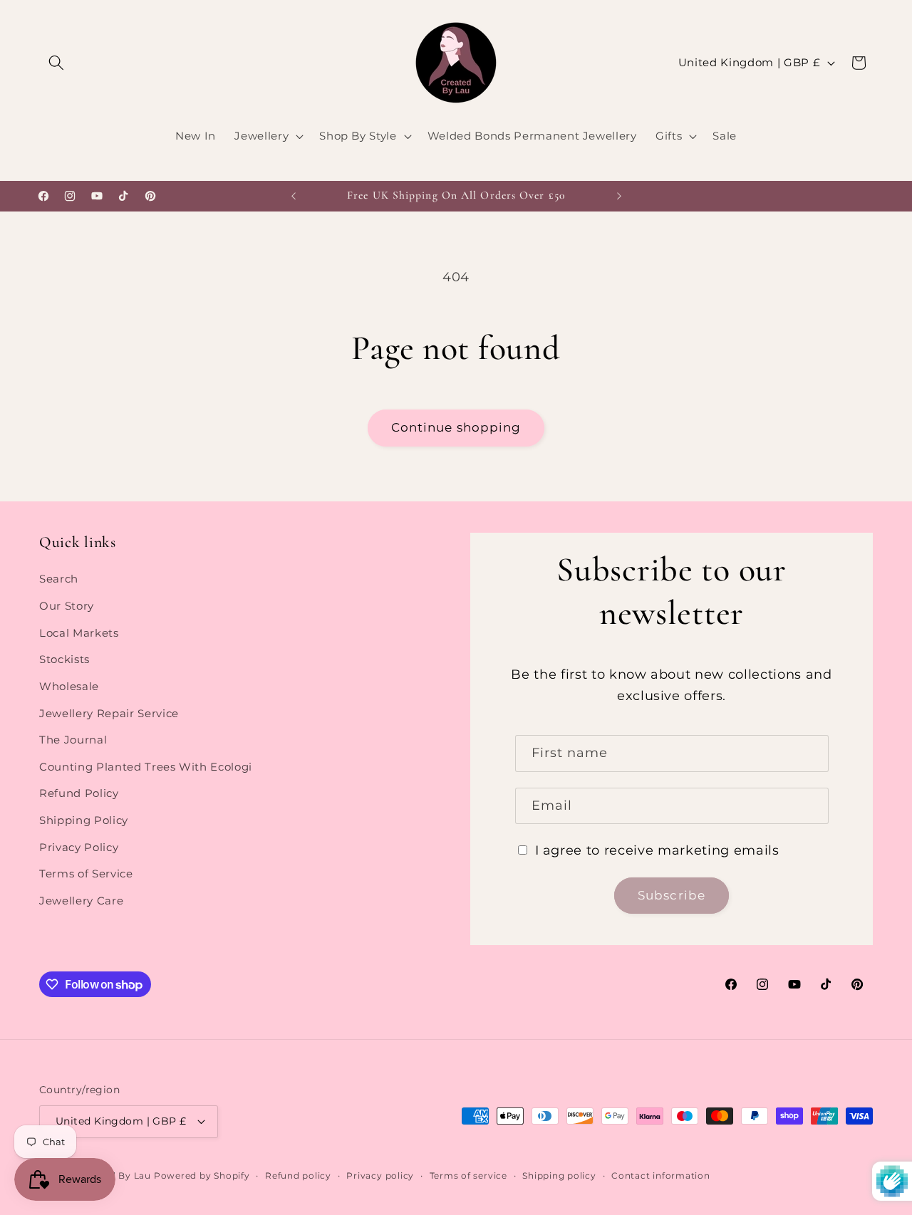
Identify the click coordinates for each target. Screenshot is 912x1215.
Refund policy (298, 1175)
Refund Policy (79, 793)
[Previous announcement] (293, 196)
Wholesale (69, 686)
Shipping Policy (83, 820)
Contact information (660, 1175)
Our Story (66, 605)
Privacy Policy (78, 847)
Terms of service (468, 1175)
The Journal (73, 739)
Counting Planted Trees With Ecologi (145, 766)
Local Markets (79, 633)
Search (58, 579)
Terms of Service (86, 873)
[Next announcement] (619, 196)
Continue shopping (456, 427)
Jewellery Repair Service (109, 713)
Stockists (64, 659)
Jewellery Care (81, 900)
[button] (56, 63)
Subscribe (671, 895)
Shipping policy (559, 1175)
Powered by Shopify (202, 1175)
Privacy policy (380, 1175)
